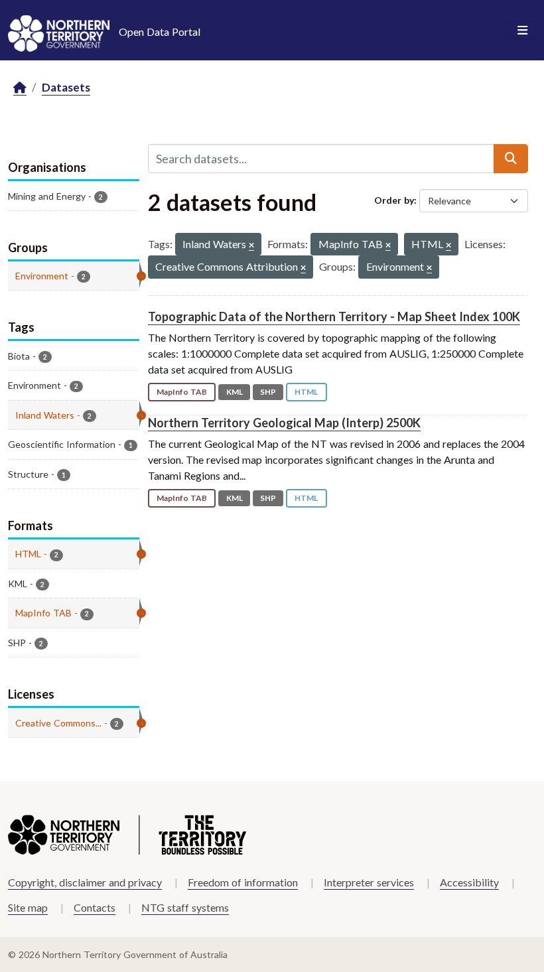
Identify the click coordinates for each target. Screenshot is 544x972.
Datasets (66, 87)
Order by (394, 200)
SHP (268, 392)
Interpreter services (369, 882)
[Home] (20, 88)
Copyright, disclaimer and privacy (85, 882)
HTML (306, 392)
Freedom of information (243, 882)
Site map (28, 907)
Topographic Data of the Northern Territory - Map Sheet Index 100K (334, 316)
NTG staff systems (185, 907)
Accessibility (469, 882)
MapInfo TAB (182, 392)
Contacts (94, 907)
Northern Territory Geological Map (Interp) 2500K (284, 422)
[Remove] (251, 246)
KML (234, 392)
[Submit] (511, 158)
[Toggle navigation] (522, 30)
